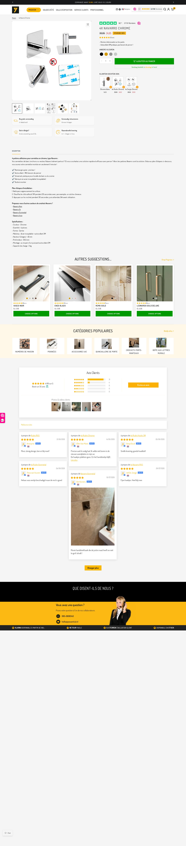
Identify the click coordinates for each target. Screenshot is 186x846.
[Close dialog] (134, 391)
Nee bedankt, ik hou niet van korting (71, 442)
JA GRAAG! (70, 434)
